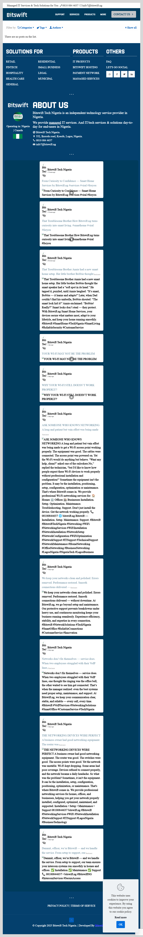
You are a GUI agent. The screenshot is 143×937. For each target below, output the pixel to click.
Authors (56, 27)
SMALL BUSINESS (49, 67)
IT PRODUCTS (81, 61)
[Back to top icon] (71, 920)
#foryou (91, 185)
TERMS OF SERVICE (83, 905)
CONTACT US (122, 14)
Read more (97, 274)
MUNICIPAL (45, 78)
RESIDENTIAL (47, 61)
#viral (83, 185)
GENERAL (12, 84)
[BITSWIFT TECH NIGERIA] (17, 14)
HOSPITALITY (14, 72)
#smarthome (79, 225)
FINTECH (11, 67)
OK (121, 924)
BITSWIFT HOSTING (85, 67)
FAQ (108, 61)
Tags (42, 27)
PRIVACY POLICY (58, 905)
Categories (26, 27)
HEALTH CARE (15, 78)
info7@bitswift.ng (92, 5)
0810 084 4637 (70, 5)
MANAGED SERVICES (86, 78)
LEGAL (42, 72)
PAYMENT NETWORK (86, 72)
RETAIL (10, 61)
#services (74, 185)
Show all (132, 27)
